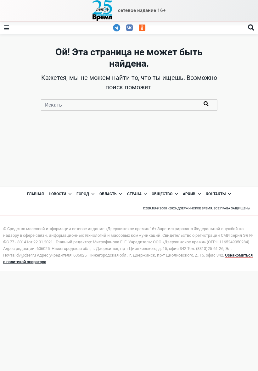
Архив (189, 194)
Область (108, 194)
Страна (134, 194)
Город (82, 194)
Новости (57, 194)
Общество (162, 194)
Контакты (216, 194)
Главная (35, 194)
